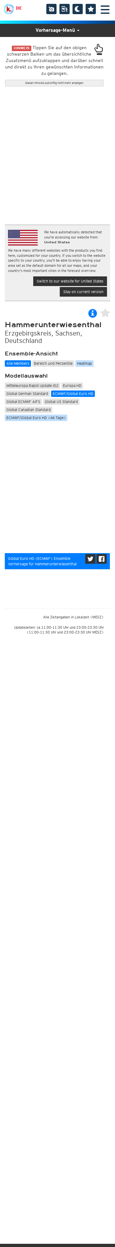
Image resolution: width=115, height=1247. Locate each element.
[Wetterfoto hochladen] (51, 9)
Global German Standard (27, 393)
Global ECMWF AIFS (23, 401)
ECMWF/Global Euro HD (73, 393)
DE (19, 8)
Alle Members (17, 363)
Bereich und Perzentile (53, 363)
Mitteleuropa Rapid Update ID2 (32, 385)
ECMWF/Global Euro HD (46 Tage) (36, 417)
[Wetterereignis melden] (64, 9)
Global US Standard (61, 401)
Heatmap (84, 363)
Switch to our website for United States (70, 281)
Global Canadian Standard (28, 409)
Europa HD (72, 385)
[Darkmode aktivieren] (78, 9)
